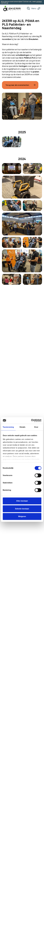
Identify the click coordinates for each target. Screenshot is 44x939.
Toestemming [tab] (8, 427)
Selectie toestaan (22, 509)
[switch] (38, 475)
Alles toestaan (22, 501)
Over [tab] (36, 427)
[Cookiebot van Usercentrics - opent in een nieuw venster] (31, 420)
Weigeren (22, 516)
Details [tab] (22, 427)
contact (39, 1)
